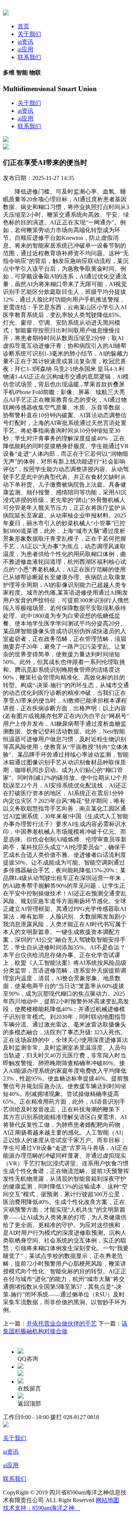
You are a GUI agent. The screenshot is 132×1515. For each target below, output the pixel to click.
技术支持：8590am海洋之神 (41, 1508)
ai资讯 (25, 42)
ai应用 (25, 49)
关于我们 (29, 34)
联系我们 (29, 57)
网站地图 (107, 1500)
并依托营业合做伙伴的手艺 (61, 1323)
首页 (23, 26)
